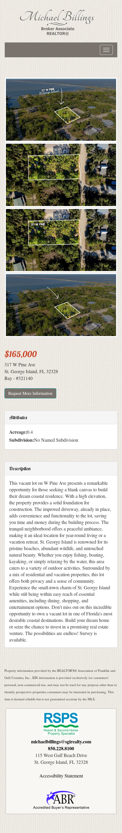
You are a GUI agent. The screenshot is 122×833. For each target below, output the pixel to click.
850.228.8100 (61, 748)
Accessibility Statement (61, 775)
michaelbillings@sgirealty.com (61, 741)
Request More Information (30, 393)
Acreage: (18, 432)
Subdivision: (21, 440)
